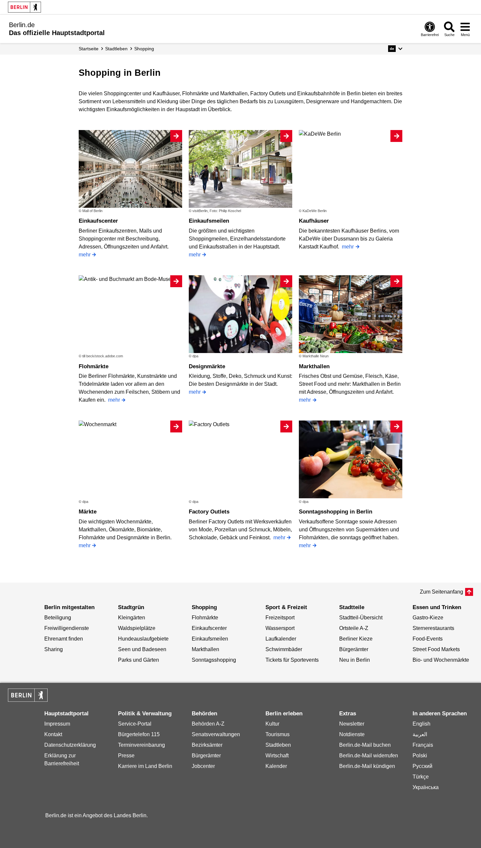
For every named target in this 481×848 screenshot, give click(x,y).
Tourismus (277, 734)
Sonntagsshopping (214, 660)
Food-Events (428, 639)
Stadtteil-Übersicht (360, 617)
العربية (420, 734)
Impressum (57, 724)
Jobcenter (203, 766)
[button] (395, 48)
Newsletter (351, 724)
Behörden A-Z (208, 724)
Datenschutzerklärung (70, 745)
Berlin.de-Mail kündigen (367, 766)
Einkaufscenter (98, 221)
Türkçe (421, 777)
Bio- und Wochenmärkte (441, 660)
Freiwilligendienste (66, 628)
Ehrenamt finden (63, 639)
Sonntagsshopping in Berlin (335, 512)
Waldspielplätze (136, 628)
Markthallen (314, 366)
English (421, 724)
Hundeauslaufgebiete (143, 639)
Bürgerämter (353, 649)
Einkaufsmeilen (209, 221)
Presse (126, 755)
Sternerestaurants (433, 628)
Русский (422, 766)
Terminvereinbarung (141, 745)
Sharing (53, 649)
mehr (85, 254)
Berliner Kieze (356, 639)
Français (423, 745)
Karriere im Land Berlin (145, 766)
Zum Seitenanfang (441, 592)
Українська (426, 787)
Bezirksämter (207, 745)
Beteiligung (57, 617)
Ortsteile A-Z (353, 628)
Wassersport (280, 628)
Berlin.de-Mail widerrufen (368, 755)
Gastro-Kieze (428, 617)
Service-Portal (134, 724)
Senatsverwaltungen (216, 734)
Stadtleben (278, 745)
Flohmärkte (93, 366)
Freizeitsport (280, 617)
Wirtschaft (277, 755)
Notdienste (352, 734)
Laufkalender (280, 639)
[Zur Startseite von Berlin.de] (28, 700)
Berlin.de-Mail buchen (365, 745)
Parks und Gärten (138, 660)
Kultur (272, 724)
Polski (420, 755)
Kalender (276, 766)
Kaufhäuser (314, 221)
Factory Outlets (209, 512)
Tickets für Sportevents (292, 660)
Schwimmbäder (283, 649)
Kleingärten (131, 617)
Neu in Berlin (354, 660)
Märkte (88, 512)
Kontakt (53, 734)
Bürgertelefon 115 (139, 734)
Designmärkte (207, 366)
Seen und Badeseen (142, 649)
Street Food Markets (436, 649)
